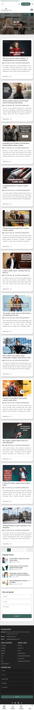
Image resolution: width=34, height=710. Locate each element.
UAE (2, 655)
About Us (20, 648)
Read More (6, 76)
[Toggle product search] (2, 4)
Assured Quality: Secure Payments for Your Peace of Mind (13, 0)
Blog (20, 25)
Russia (3, 653)
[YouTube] (18, 703)
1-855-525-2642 (11, 636)
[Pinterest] (15, 703)
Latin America (5, 663)
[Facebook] (12, 703)
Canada (3, 648)
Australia (3, 645)
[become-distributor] (19, 4)
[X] (21, 703)
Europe (3, 650)
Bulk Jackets (21, 653)
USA (2, 661)
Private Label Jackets (24, 655)
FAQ (19, 650)
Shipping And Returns (24, 661)
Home (14, 25)
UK (2, 658)
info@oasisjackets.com (13, 639)
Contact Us (21, 658)
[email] (32, 4)
